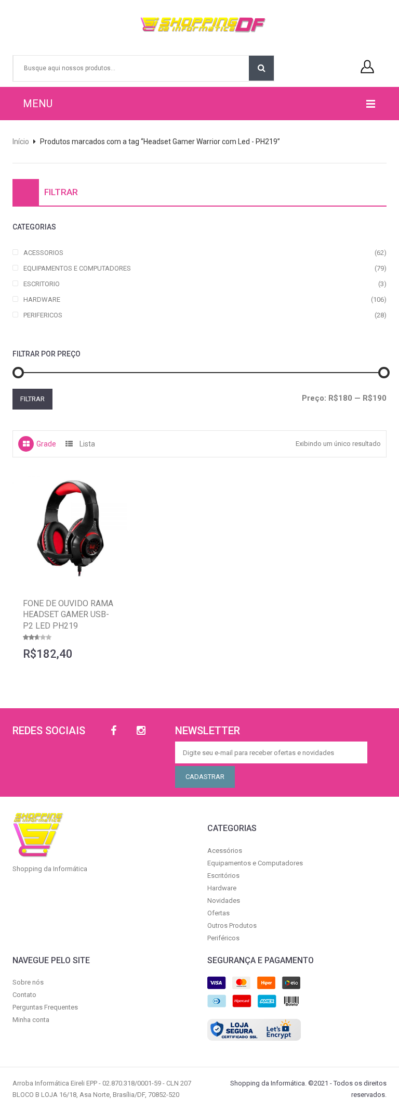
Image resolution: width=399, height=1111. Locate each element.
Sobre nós (28, 982)
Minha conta (30, 1020)
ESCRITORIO (41, 284)
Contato (24, 995)
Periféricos (223, 938)
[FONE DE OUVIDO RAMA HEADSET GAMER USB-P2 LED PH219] (69, 530)
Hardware (221, 888)
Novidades (223, 900)
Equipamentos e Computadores (255, 863)
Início (20, 141)
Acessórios (224, 850)
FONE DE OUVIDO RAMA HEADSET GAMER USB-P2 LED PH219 (68, 614)
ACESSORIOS (43, 253)
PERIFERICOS (42, 315)
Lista (87, 444)
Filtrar (32, 399)
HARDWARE (41, 299)
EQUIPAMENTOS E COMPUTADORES (77, 268)
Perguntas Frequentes (45, 1007)
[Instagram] (141, 731)
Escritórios (223, 875)
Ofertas (218, 913)
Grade (46, 444)
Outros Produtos (232, 925)
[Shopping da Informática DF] (196, 25)
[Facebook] (113, 731)
